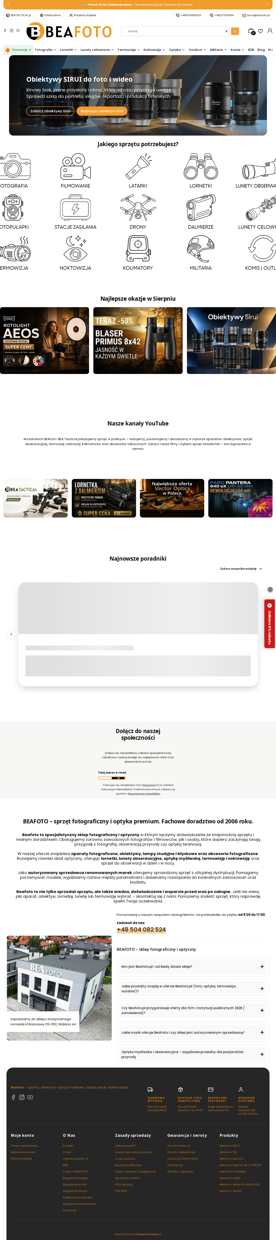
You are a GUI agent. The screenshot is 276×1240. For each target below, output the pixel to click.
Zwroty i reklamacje (181, 1152)
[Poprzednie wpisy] (11, 634)
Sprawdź (35, 515)
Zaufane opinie (74, 1159)
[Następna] (268, 4)
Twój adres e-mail (112, 773)
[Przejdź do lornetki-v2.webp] (201, 171)
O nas (67, 1152)
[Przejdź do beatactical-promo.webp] (35, 498)
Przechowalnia (21, 1159)
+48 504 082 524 (141, 930)
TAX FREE (121, 1191)
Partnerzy (70, 1210)
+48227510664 (224, 15)
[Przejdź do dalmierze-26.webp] (201, 212)
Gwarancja (175, 1165)
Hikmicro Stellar (231, 1191)
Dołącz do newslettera (118, 778)
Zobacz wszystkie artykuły (238, 569)
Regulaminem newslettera (144, 793)
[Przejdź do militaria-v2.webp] (201, 253)
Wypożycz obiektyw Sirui (102, 111)
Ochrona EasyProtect (182, 1159)
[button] (235, 31)
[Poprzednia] (8, 4)
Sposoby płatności (128, 1165)
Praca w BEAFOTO (75, 1172)
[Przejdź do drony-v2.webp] (138, 212)
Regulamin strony (75, 1191)
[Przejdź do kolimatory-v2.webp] (138, 253)
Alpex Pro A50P (230, 1178)
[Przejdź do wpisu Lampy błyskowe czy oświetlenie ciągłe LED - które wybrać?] (138, 608)
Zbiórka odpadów (180, 1172)
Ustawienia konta (23, 1152)
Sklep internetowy (136, 1234)
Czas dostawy (125, 1159)
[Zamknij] (270, 589)
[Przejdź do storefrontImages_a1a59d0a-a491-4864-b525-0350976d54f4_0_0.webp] (240, 498)
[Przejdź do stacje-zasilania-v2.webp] (75, 212)
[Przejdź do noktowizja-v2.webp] (75, 253)
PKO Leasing (124, 1184)
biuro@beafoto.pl (258, 15)
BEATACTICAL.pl (21, 15)
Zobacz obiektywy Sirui (50, 111)
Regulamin (149, 785)
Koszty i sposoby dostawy (133, 1152)
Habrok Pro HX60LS (233, 1172)
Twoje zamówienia (24, 1146)
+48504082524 (190, 15)
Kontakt (68, 1146)
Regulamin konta (75, 1184)
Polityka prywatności (77, 1197)
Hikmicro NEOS (230, 1146)
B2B (65, 1165)
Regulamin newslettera (79, 1204)
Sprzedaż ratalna (127, 1178)
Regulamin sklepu (75, 1178)
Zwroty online (177, 1146)
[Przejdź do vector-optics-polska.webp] (172, 498)
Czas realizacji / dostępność (135, 1172)
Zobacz (13, 186)
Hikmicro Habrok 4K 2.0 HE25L (240, 1165)
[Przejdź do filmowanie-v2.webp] (75, 171)
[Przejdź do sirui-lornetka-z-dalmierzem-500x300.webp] (104, 498)
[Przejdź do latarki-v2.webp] (138, 171)
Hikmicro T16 (228, 1152)
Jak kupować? (125, 1146)
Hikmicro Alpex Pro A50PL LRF (240, 1184)
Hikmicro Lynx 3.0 (231, 1159)
